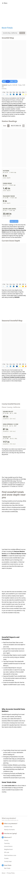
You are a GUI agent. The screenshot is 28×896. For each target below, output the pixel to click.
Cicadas (6, 858)
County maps (8, 861)
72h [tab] (15, 81)
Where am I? (8, 837)
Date (4, 126)
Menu (5, 3)
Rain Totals (7, 868)
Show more (14, 221)
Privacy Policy (10, 873)
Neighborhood (8, 849)
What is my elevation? (10, 823)
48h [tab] (12, 81)
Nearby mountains (9, 829)
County (6, 840)
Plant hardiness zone (10, 855)
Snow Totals (7, 865)
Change (22, 33)
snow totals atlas (9, 785)
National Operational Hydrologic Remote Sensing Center (14, 230)
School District (8, 846)
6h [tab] (4, 81)
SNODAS (16, 297)
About (3, 873)
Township (7, 843)
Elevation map (8, 826)
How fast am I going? (10, 833)
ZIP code (6, 852)
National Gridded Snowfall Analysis (12, 105)
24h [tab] (8, 81)
